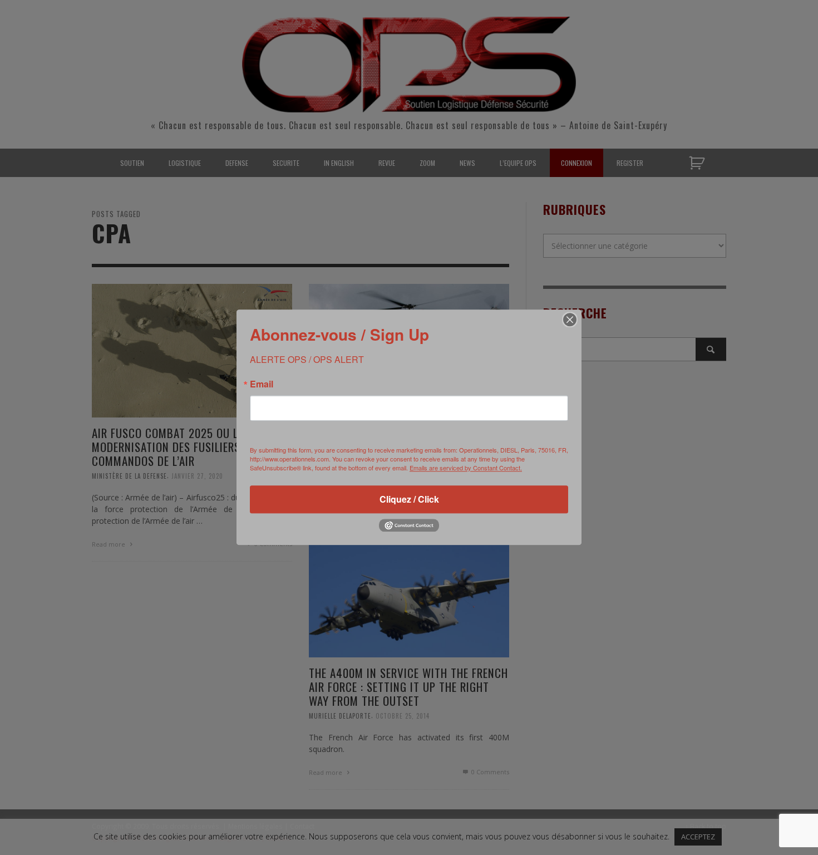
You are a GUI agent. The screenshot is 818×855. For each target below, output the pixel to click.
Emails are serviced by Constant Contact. (466, 467)
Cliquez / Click (409, 499)
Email (261, 384)
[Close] (569, 319)
